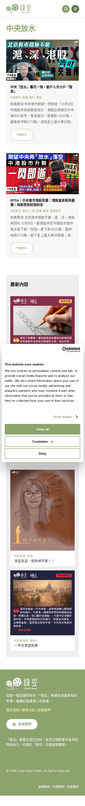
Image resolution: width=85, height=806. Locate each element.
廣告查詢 (12, 710)
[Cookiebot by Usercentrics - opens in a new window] (62, 349)
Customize (40, 441)
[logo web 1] (18, 6)
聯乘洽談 (28, 710)
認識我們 (44, 710)
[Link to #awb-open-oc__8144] (75, 9)
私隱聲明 (58, 787)
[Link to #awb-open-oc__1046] (66, 9)
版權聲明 (44, 787)
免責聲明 (73, 787)
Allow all (42, 429)
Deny (42, 453)
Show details (62, 417)
